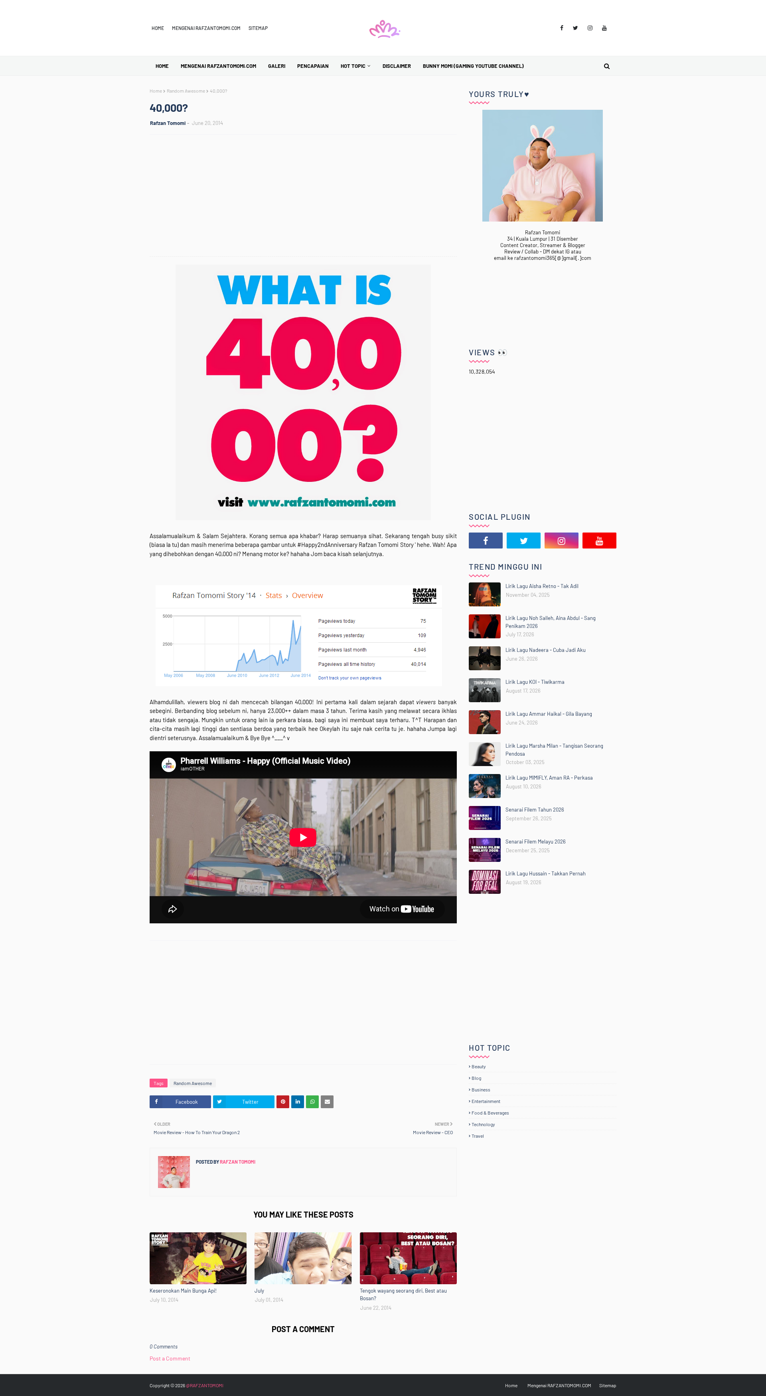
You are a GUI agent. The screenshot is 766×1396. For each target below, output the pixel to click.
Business (481, 1089)
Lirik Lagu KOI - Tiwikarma (535, 682)
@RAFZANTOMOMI (204, 1385)
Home (158, 28)
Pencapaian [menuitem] (313, 66)
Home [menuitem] (162, 66)
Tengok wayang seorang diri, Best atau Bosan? (403, 1294)
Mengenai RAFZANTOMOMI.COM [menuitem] (218, 66)
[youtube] (604, 28)
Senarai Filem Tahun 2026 (534, 809)
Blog (476, 1078)
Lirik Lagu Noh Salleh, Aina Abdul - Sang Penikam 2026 (550, 622)
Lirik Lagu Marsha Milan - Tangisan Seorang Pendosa (554, 750)
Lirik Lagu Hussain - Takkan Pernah (545, 873)
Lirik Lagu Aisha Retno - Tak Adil (541, 586)
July (259, 1290)
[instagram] (590, 28)
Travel (478, 1136)
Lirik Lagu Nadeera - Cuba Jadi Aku (545, 650)
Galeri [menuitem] (276, 66)
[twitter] (575, 28)
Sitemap (258, 28)
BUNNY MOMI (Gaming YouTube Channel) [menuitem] (473, 66)
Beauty (479, 1066)
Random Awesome (186, 90)
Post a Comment (170, 1358)
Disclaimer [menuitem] (397, 66)
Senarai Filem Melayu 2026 (535, 841)
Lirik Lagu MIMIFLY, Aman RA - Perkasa (549, 777)
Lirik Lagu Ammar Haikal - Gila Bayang (548, 714)
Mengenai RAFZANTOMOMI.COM (206, 28)
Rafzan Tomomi (168, 123)
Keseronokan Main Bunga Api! (183, 1290)
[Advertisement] (307, 196)
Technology (483, 1124)
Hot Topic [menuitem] (353, 66)
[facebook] (561, 28)
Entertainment (486, 1101)
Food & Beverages (490, 1112)
